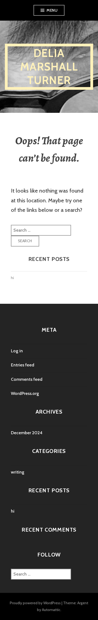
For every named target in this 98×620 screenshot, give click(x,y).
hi (12, 277)
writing (17, 472)
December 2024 (26, 432)
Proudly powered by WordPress (35, 602)
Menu (52, 10)
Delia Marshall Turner (49, 66)
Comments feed (26, 379)
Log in (17, 350)
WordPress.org (25, 393)
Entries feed (22, 364)
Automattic (51, 609)
